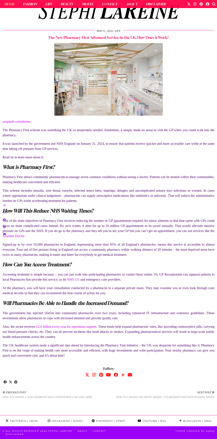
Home (9, 4)
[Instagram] (194, 4)
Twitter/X (23, 420)
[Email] (130, 375)
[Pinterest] (201, 4)
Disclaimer (156, 4)
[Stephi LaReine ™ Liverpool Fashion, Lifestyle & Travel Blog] (108, 12)
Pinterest (110, 420)
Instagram (67, 420)
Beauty (67, 4)
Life (48, 4)
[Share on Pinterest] (15, 382)
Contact (109, 4)
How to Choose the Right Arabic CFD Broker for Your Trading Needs (165, 395)
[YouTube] (108, 375)
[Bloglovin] (123, 375)
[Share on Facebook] (5, 382)
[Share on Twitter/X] (10, 382)
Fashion (30, 4)
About (131, 4)
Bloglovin (197, 420)
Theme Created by (194, 431)
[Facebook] (207, 4)
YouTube (154, 420)
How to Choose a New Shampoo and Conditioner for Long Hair (47, 395)
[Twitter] (189, 4)
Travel (87, 4)
